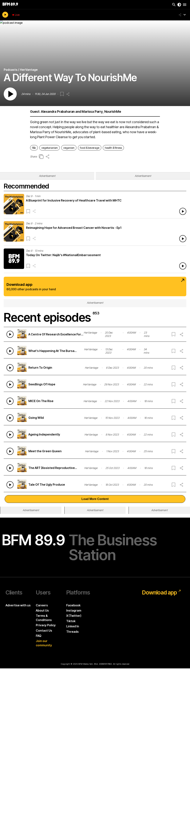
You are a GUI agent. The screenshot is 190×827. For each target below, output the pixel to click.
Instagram (73, 610)
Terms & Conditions (44, 618)
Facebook (73, 605)
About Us (42, 610)
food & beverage (89, 147)
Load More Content (95, 499)
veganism (68, 147)
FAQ (38, 636)
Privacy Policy (46, 625)
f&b (34, 147)
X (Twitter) (73, 616)
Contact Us (44, 630)
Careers (42, 605)
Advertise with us (18, 605)
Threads (72, 631)
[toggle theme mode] (179, 4)
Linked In (72, 626)
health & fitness (113, 147)
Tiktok (71, 621)
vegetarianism (49, 147)
